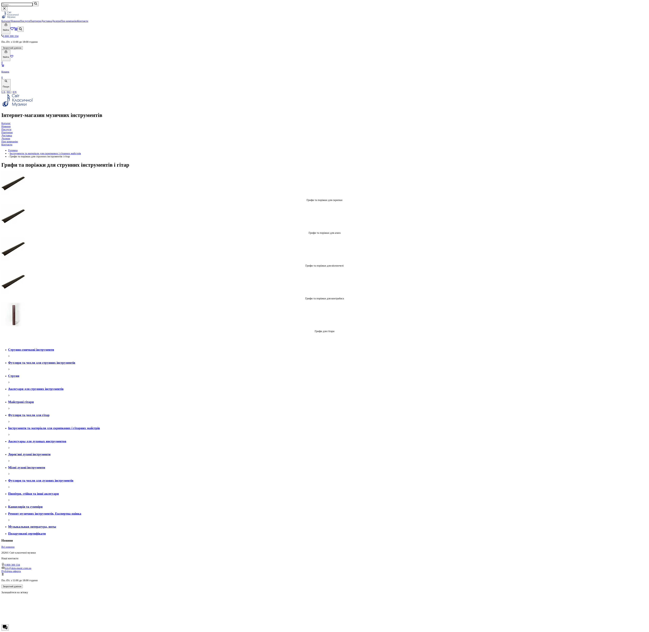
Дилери (56, 21)
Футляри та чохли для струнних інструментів (41, 362)
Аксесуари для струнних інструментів (36, 389)
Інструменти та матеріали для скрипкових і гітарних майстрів (45, 153)
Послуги (25, 21)
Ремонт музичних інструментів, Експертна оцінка (44, 513)
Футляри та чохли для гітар (29, 415)
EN (15, 92)
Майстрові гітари (21, 402)
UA (3, 92)
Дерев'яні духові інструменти (29, 454)
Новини (15, 21)
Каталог (6, 21)
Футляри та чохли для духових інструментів (40, 480)
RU (9, 92)
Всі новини (8, 546)
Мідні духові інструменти (26, 467)
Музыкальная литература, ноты (32, 526)
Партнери (35, 21)
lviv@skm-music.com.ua (18, 568)
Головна (13, 150)
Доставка (46, 21)
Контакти (82, 21)
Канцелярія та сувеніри (25, 506)
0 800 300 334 (10, 36)
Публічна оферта (11, 571)
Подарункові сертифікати (27, 533)
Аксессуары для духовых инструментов (37, 441)
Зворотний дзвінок (12, 48)
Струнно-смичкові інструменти (31, 349)
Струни (13, 376)
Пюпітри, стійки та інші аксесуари (33, 493)
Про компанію (69, 21)
